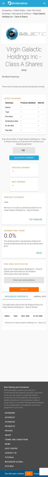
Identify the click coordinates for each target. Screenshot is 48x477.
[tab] (16, 297)
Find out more (38, 473)
